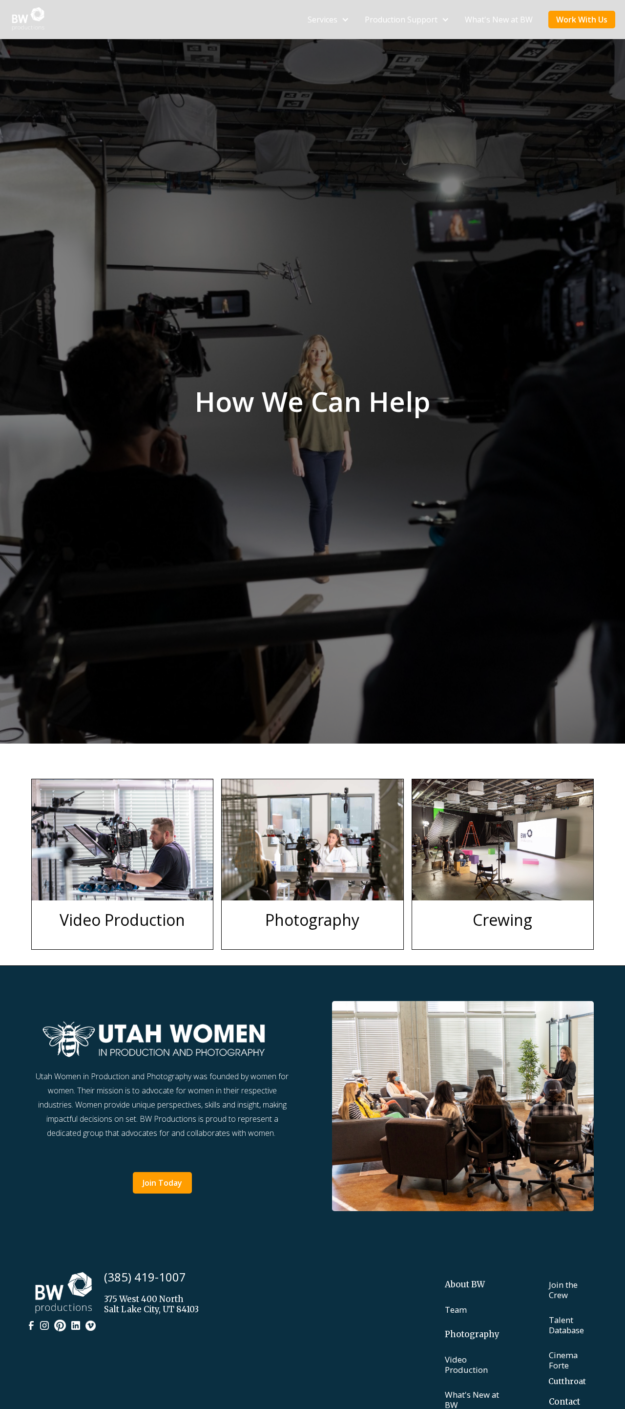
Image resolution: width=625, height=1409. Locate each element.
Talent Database (566, 1325)
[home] (28, 19)
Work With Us (581, 19)
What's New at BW (499, 19)
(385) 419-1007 (145, 1277)
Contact (564, 1402)
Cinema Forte (563, 1360)
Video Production (466, 1364)
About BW (465, 1285)
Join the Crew (563, 1290)
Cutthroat (567, 1381)
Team (456, 1309)
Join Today (162, 1182)
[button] (328, 19)
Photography (472, 1334)
